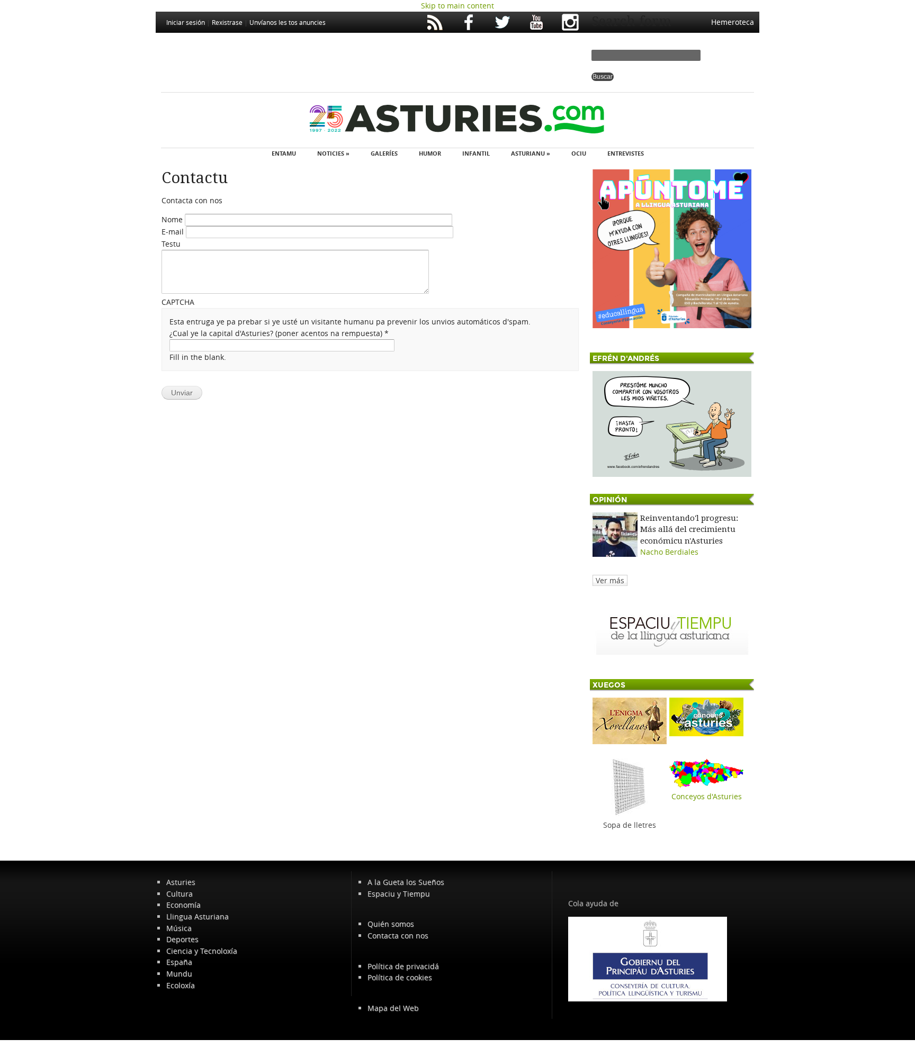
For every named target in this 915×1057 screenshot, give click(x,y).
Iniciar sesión (185, 22)
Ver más (610, 580)
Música (179, 928)
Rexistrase (227, 22)
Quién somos (390, 924)
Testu (171, 244)
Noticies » (333, 153)
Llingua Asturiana (197, 916)
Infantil (476, 153)
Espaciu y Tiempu (398, 894)
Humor (430, 153)
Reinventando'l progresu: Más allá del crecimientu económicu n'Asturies (689, 529)
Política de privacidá (403, 966)
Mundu (179, 974)
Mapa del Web (393, 1008)
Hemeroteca (732, 22)
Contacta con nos (397, 935)
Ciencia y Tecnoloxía (201, 951)
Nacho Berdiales (669, 552)
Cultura (179, 894)
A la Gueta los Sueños (405, 882)
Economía (183, 905)
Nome (173, 219)
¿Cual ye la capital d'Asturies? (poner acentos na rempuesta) (279, 333)
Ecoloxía (180, 985)
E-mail (174, 232)
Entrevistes (625, 153)
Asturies (180, 882)
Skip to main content (457, 6)
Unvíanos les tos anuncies (287, 22)
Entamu (284, 153)
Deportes (182, 939)
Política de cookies (399, 977)
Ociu (578, 153)
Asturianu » (530, 153)
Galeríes (384, 153)
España (179, 962)
